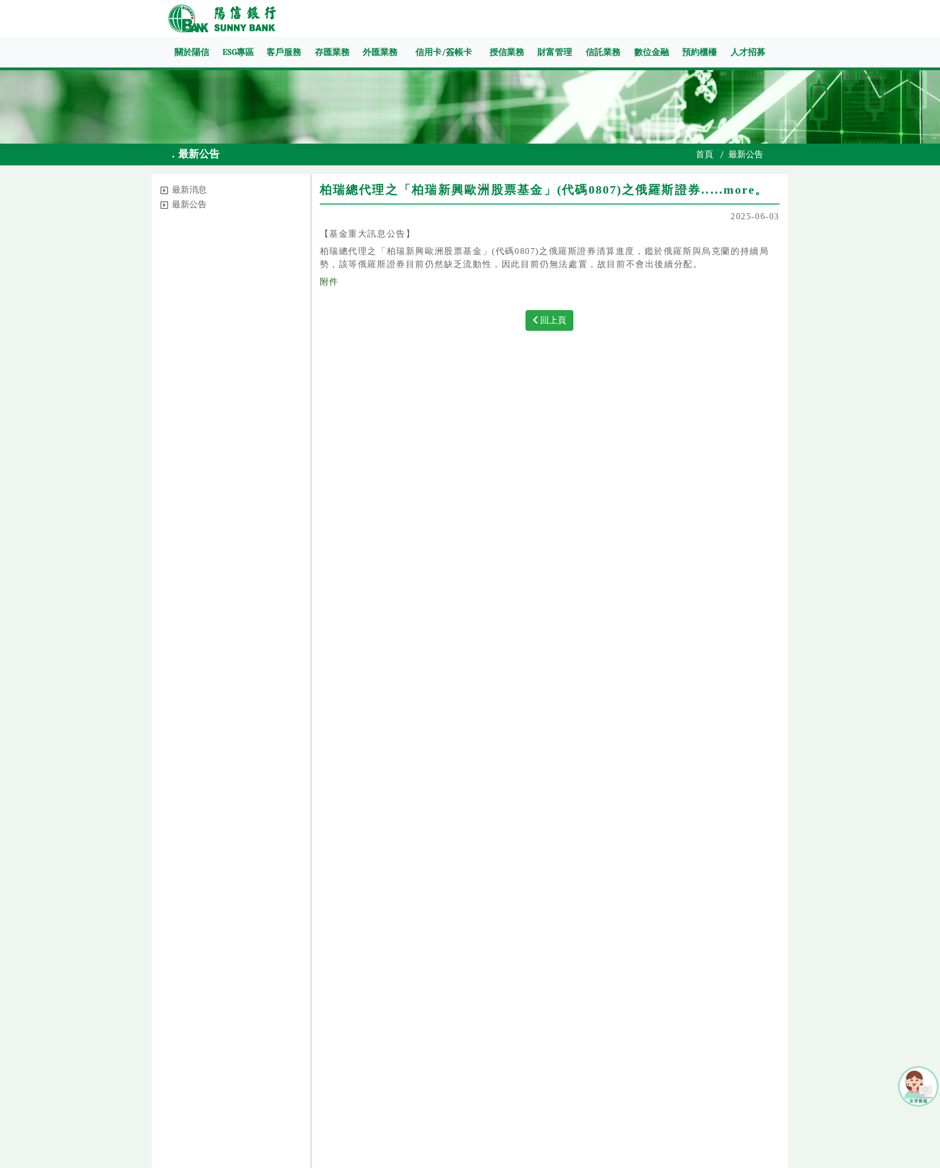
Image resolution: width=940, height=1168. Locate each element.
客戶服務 (284, 52)
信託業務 (603, 52)
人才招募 (748, 52)
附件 (329, 281)
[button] (164, 190)
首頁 (704, 154)
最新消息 (189, 190)
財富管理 (554, 52)
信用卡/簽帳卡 (444, 52)
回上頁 (552, 320)
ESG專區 (238, 52)
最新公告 (189, 204)
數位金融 (651, 52)
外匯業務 (380, 52)
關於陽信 (192, 52)
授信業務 (507, 52)
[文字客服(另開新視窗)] (918, 1085)
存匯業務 (332, 52)
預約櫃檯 (699, 52)
